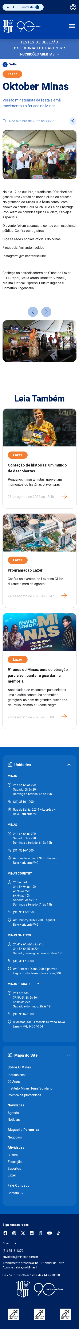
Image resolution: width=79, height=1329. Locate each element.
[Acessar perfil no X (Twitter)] (23, 1233)
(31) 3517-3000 (23, 961)
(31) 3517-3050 (23, 912)
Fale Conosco (18, 1185)
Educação (15, 1162)
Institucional (16, 1075)
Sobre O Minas (19, 1067)
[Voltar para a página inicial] (39, 1289)
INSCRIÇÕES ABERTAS (37, 54)
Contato (13, 1193)
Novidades (16, 1105)
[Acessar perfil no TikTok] (58, 1233)
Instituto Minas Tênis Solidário (30, 1088)
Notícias (14, 1120)
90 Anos (14, 1082)
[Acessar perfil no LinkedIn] (32, 1233)
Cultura (13, 1155)
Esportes (14, 1169)
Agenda (13, 1113)
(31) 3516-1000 (23, 801)
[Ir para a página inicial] (21, 26)
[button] (33, 312)
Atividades (16, 1147)
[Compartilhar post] (72, 121)
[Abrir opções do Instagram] (14, 1233)
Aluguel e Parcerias (23, 1130)
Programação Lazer (25, 570)
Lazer (12, 74)
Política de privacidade (24, 1095)
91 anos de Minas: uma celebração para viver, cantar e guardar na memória (38, 675)
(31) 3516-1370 (13, 1250)
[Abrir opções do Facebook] (5, 1233)
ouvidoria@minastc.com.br (20, 1257)
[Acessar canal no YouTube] (49, 1233)
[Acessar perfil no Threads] (40, 1233)
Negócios (15, 1137)
